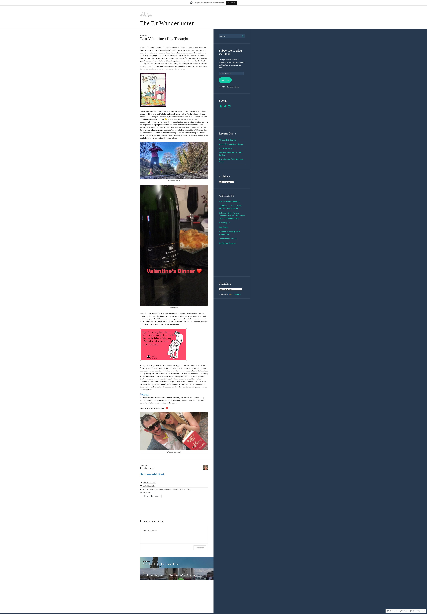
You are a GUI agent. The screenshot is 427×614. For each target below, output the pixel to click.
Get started (231, 3)
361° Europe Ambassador (229, 201)
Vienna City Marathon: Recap (231, 144)
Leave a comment (149, 486)
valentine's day (185, 489)
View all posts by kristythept (152, 474)
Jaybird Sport (224, 223)
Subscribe (225, 80)
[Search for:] (232, 36)
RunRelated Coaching (227, 243)
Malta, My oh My (226, 148)
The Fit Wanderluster (167, 23)
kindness (159, 489)
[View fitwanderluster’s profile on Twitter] (225, 106)
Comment (200, 548)
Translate (237, 294)
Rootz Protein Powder (228, 239)
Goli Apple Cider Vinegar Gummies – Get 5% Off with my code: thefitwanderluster (232, 215)
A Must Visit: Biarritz (227, 140)
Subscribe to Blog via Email (230, 52)
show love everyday (171, 489)
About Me (143, 35)
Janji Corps (223, 227)
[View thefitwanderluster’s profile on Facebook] (221, 106)
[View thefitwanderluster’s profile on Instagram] (229, 106)
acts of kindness (149, 489)
